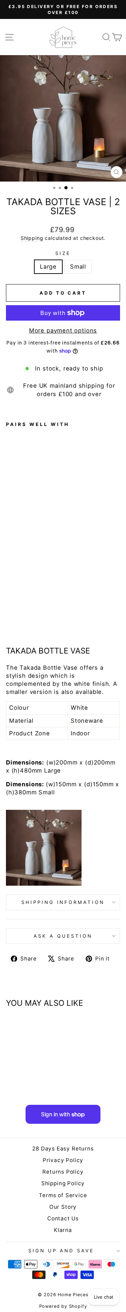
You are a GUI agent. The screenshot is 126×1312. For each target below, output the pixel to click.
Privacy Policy (63, 1160)
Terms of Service (63, 1195)
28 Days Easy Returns (63, 1148)
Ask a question (63, 936)
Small (78, 266)
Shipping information (63, 902)
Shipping (32, 238)
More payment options (63, 330)
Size (63, 253)
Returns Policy (63, 1171)
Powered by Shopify (63, 1306)
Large (48, 266)
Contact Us (63, 1218)
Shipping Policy (63, 1183)
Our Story (63, 1206)
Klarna (63, 1230)
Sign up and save (61, 1250)
